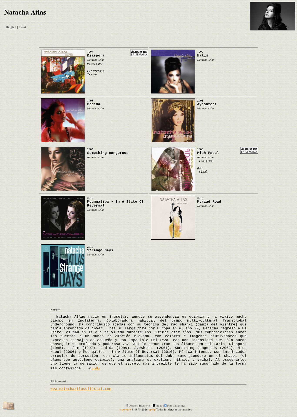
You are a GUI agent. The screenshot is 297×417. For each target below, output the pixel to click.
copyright (125, 409)
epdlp (96, 368)
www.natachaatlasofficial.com (80, 389)
